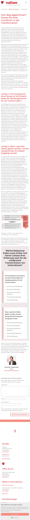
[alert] (15, 511)
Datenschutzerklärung (7, 485)
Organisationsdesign (14, 9)
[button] (15, 517)
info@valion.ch (5, 454)
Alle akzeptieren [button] (15, 514)
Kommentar (4, 384)
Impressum (5, 493)
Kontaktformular (6, 458)
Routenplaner (5, 451)
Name (3, 398)
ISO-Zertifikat (5, 491)
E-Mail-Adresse (5, 402)
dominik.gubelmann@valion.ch (11, 370)
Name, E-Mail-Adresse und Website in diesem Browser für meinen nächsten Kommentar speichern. (14, 409)
